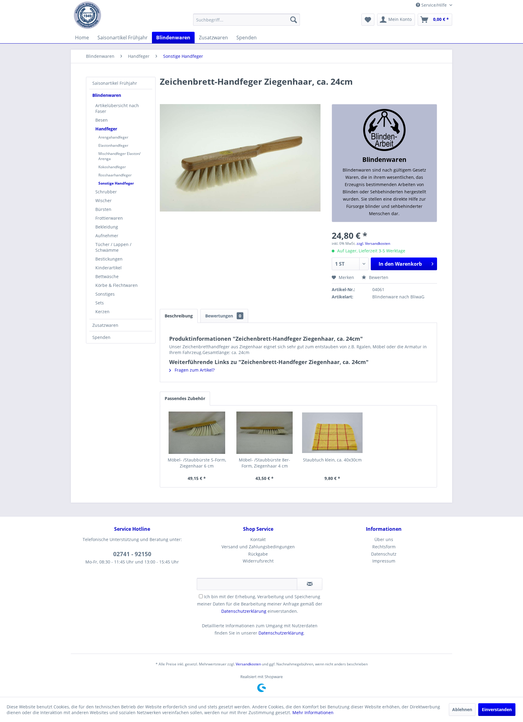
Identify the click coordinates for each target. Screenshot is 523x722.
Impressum (383, 561)
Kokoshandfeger (112, 166)
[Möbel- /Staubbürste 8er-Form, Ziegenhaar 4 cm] (264, 433)
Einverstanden (497, 709)
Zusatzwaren (105, 325)
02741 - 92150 (132, 554)
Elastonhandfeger (113, 145)
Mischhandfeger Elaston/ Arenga (119, 156)
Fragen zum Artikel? (194, 370)
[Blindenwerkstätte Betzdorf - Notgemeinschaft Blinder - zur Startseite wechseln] (87, 15)
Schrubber (106, 192)
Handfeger (106, 129)
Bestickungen (109, 259)
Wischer (103, 200)
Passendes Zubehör (185, 398)
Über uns (383, 539)
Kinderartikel (108, 268)
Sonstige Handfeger (116, 183)
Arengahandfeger (113, 137)
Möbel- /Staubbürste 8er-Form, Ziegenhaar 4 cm (264, 463)
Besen (101, 120)
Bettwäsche (107, 276)
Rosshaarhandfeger (115, 175)
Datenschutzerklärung (243, 611)
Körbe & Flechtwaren (116, 285)
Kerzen (102, 311)
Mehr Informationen (313, 712)
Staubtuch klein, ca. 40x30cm (332, 460)
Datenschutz (383, 554)
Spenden (101, 337)
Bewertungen (223, 316)
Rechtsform (384, 547)
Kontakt (258, 539)
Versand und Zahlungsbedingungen (258, 547)
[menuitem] (246, 20)
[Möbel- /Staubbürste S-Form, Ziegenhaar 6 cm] (197, 433)
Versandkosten (248, 664)
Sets (99, 303)
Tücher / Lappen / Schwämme (113, 247)
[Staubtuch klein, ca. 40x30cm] (332, 433)
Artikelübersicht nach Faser (117, 108)
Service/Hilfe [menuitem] (434, 5)
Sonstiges (105, 294)
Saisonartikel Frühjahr (114, 83)
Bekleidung (106, 227)
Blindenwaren (106, 95)
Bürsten (103, 209)
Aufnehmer (106, 235)
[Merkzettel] (367, 20)
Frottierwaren (109, 218)
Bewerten (378, 277)
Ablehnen (462, 709)
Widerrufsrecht (258, 561)
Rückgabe (258, 554)
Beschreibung (179, 316)
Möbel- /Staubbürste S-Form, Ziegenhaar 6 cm (197, 463)
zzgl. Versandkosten (373, 243)
